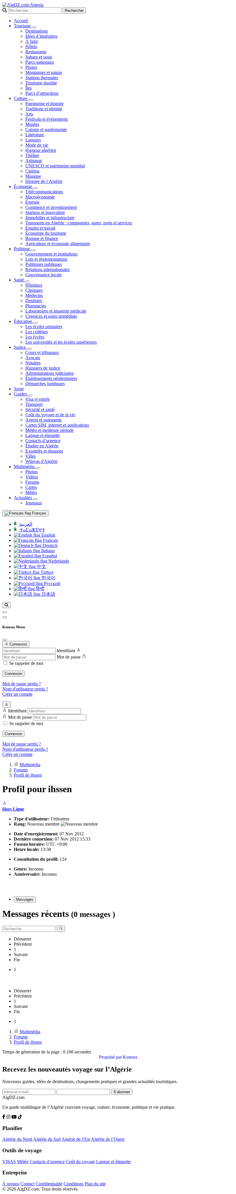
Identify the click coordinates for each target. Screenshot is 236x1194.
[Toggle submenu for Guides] (30, 395)
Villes (30, 456)
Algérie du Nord (17, 1139)
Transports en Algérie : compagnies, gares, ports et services (78, 222)
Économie (23, 186)
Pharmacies (35, 305)
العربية (25, 524)
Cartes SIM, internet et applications (57, 425)
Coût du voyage (80, 1161)
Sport (19, 388)
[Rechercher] (6, 605)
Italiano (47, 550)
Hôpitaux (33, 285)
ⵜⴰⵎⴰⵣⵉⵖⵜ (31, 529)
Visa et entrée (37, 399)
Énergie (32, 202)
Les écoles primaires (43, 326)
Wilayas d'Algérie (41, 461)
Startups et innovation (45, 212)
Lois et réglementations (46, 259)
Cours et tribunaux (42, 352)
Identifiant (66, 650)
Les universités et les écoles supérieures (61, 342)
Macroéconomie (40, 196)
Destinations (36, 31)
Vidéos (31, 476)
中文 (41, 566)
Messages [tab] (24, 899)
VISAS (9, 1161)
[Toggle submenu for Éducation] (35, 323)
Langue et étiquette (42, 435)
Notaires (33, 362)
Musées (32, 124)
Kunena (130, 1057)
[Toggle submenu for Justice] (29, 349)
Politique (22, 248)
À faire (31, 41)
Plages (31, 67)
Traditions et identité (43, 108)
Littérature (34, 134)
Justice (20, 347)
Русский (51, 583)
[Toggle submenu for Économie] (35, 188)
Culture (21, 98)
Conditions (73, 1183)
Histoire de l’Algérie (43, 181)
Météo (31, 492)
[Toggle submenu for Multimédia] (38, 468)
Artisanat (33, 160)
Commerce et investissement (51, 207)
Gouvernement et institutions (51, 253)
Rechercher (74, 10)
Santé (19, 279)
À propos (10, 1183)
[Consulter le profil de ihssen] (4, 803)
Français (38, 513)
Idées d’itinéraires (41, 36)
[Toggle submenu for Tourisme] (34, 27)
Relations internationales (47, 269)
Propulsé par (111, 1057)
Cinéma (32, 171)
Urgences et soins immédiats (51, 316)
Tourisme (23, 25)
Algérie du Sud (47, 1139)
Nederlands (58, 561)
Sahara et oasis (38, 56)
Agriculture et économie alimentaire (57, 243)
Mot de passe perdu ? (21, 683)
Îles (28, 88)
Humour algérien (40, 150)
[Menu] (4, 612)
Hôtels (31, 46)
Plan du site (95, 1183)
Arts (29, 113)
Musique (33, 176)
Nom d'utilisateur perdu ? (25, 688)
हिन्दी (39, 588)
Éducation (23, 321)
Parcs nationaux (39, 62)
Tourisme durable (41, 82)
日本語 (47, 594)
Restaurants (35, 51)
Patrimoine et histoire (44, 103)
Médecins (34, 295)
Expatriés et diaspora (44, 451)
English (47, 535)
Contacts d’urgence (42, 440)
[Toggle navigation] (4, 617)
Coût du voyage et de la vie (50, 414)
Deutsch (49, 545)
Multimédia (25, 466)
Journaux (33, 502)
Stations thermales (41, 77)
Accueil (21, 20)
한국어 (47, 577)
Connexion (13, 673)
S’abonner (121, 1092)
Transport (34, 404)
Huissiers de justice (42, 368)
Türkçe (46, 572)
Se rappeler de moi (26, 663)
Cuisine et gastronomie (46, 129)
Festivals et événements (46, 119)
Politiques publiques (43, 264)
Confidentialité (49, 1183)
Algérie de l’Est (76, 1139)
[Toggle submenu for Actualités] (35, 499)
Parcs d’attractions (41, 93)
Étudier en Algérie (41, 445)
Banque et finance (41, 238)
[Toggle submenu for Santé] (27, 281)
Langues (33, 139)
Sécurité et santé (40, 409)
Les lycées (34, 336)
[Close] (4, 640)
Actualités (23, 497)
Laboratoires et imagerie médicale (55, 311)
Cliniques (34, 290)
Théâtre (32, 155)
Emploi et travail (40, 228)
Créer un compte (17, 694)
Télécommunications (44, 191)
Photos (31, 471)
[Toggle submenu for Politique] (33, 250)
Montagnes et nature (43, 72)
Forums (32, 482)
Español (49, 555)
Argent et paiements (43, 419)
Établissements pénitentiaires (51, 378)
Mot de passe (69, 656)
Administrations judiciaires (49, 373)
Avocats (32, 357)
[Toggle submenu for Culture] (30, 100)
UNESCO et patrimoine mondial (55, 165)
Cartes (31, 487)
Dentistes (33, 300)
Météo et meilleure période (49, 430)
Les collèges (36, 331)
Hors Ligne (13, 809)
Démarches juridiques (45, 383)
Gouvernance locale (43, 274)
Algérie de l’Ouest (107, 1139)
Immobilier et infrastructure (50, 217)
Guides (21, 393)
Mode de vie (36, 145)
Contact (27, 1183)
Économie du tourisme (45, 233)
